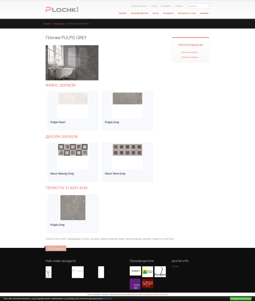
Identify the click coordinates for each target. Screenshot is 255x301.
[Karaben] (160, 271)
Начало (123, 13)
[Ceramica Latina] (147, 271)
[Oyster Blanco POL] (49, 272)
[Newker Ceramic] (135, 284)
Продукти (166, 6)
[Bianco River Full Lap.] (101, 272)
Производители (139, 6)
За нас (154, 6)
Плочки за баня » (189, 57)
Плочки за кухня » (190, 52)
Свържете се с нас (187, 13)
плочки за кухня (143, 294)
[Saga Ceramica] (147, 284)
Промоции (59, 23)
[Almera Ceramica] (135, 271)
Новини (179, 6)
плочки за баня (160, 294)
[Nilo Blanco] (78, 272)
